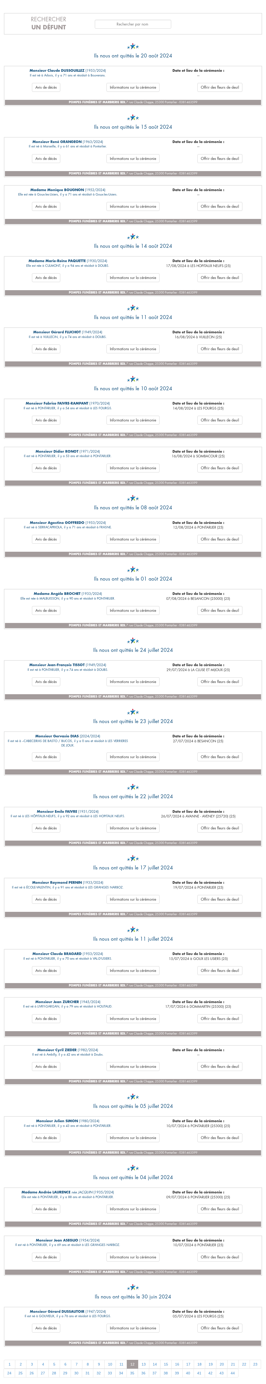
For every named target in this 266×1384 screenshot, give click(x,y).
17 (188, 1364)
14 (155, 1364)
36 (143, 1373)
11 (121, 1364)
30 (76, 1373)
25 (20, 1373)
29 (65, 1373)
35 (132, 1373)
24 (9, 1373)
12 (132, 1364)
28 (54, 1373)
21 (233, 1364)
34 (121, 1373)
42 (210, 1373)
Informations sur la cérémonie (133, 87)
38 (166, 1373)
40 (188, 1373)
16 (177, 1364)
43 (222, 1373)
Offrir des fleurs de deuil (220, 87)
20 (222, 1364)
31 (87, 1373)
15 (166, 1364)
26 (32, 1373)
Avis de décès (46, 87)
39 (177, 1373)
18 (199, 1364)
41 (199, 1373)
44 (233, 1373)
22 (244, 1364)
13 (144, 1364)
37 (154, 1373)
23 (255, 1364)
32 (99, 1373)
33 (110, 1373)
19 (211, 1364)
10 (110, 1364)
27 (43, 1373)
